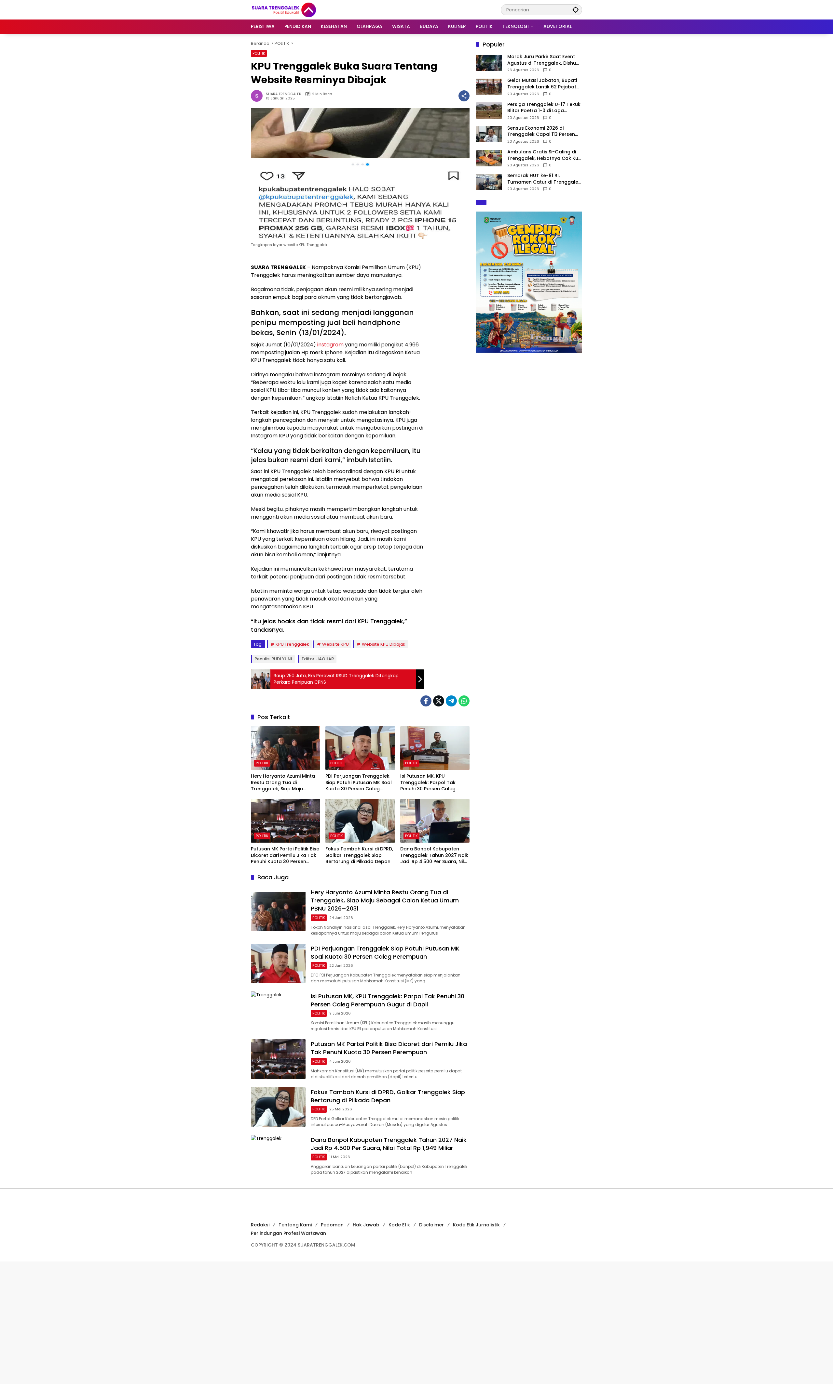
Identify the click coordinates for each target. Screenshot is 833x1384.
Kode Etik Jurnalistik (476, 1225)
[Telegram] (451, 700)
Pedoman (332, 1225)
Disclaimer (431, 1225)
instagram (330, 344)
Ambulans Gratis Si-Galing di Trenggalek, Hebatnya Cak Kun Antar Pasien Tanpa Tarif (544, 155)
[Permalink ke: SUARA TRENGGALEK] (258, 96)
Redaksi (260, 1225)
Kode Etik (399, 1225)
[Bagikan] (464, 95)
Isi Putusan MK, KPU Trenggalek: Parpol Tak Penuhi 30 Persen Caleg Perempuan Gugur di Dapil (431, 782)
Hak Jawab (366, 1225)
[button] (575, 9)
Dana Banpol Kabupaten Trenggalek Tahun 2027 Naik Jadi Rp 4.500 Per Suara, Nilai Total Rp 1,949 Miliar (434, 855)
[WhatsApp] (464, 700)
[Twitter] (438, 700)
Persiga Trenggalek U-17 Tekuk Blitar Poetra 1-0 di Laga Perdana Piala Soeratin (543, 107)
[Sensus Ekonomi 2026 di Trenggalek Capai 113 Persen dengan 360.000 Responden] (489, 134)
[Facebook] (425, 700)
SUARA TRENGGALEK (283, 94)
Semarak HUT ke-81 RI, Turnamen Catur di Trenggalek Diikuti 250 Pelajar (544, 179)
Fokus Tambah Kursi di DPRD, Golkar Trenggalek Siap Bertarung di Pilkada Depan (359, 855)
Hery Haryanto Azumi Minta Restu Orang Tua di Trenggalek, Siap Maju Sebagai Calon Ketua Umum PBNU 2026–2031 (284, 782)
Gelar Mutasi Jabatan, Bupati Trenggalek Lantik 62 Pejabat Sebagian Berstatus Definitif (542, 83)
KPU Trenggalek (292, 644)
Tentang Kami (295, 1225)
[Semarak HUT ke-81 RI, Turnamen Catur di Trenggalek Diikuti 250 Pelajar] (489, 182)
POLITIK (259, 53)
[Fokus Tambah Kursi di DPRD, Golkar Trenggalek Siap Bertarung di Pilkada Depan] (360, 821)
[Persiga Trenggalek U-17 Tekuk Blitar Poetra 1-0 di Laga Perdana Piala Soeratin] (489, 110)
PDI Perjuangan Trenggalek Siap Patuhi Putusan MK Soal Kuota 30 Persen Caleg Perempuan (358, 782)
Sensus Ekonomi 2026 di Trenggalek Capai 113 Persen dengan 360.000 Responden (541, 131)
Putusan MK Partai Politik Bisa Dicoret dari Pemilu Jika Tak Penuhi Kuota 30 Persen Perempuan (285, 855)
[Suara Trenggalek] (296, 9)
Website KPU (335, 644)
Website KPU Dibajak (383, 644)
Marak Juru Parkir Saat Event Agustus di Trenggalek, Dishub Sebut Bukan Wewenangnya (543, 60)
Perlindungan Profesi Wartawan (288, 1233)
